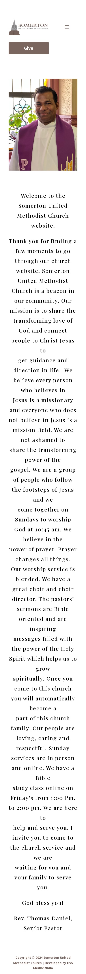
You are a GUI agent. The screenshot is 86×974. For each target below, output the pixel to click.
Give (28, 48)
